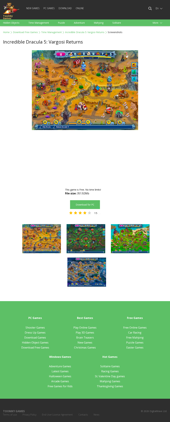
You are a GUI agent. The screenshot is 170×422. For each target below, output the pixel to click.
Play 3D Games (85, 332)
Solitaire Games (110, 366)
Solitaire (116, 22)
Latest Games (60, 371)
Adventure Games (60, 366)
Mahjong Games (110, 381)
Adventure (79, 22)
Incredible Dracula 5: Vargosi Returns (84, 32)
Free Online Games (135, 327)
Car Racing (134, 332)
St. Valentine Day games (110, 376)
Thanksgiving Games (110, 386)
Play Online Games (84, 327)
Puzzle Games (134, 342)
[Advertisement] (85, 159)
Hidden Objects (11, 22)
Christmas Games (85, 347)
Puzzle (61, 22)
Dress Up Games (35, 332)
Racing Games (110, 371)
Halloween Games (60, 376)
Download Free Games (25, 32)
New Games (33, 8)
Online (80, 8)
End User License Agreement (57, 414)
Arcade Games (60, 381)
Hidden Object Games (35, 342)
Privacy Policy (29, 414)
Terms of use (10, 414)
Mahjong (98, 22)
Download (65, 8)
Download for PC (85, 204)
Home (6, 32)
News (96, 414)
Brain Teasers (85, 337)
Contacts (83, 414)
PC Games (49, 8)
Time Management (38, 22)
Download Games (35, 337)
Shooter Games (35, 327)
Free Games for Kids (60, 386)
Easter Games (134, 347)
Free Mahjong (135, 337)
